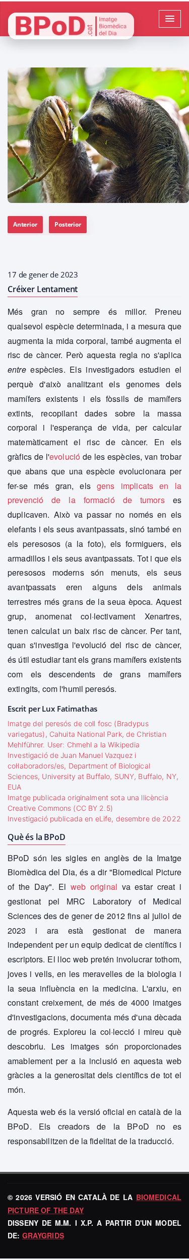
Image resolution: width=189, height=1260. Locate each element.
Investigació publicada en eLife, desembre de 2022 (94, 818)
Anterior (25, 224)
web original (94, 886)
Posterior (67, 224)
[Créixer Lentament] (98, 135)
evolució (64, 456)
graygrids (43, 1235)
